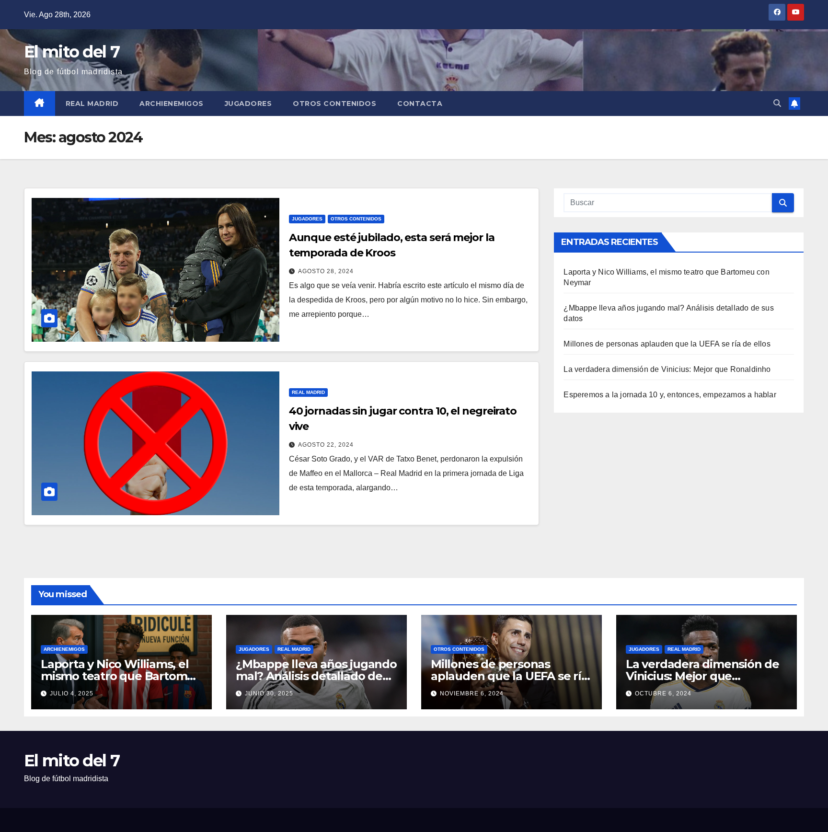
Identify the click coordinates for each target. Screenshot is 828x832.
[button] (777, 103)
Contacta (419, 103)
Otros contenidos (334, 103)
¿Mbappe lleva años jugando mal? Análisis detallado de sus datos (316, 676)
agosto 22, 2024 (326, 444)
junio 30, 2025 (269, 693)
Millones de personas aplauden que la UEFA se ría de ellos (667, 344)
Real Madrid (92, 103)
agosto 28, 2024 (326, 271)
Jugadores (248, 103)
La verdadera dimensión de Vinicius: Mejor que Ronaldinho (667, 369)
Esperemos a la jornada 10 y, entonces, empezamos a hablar (670, 395)
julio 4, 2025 (71, 693)
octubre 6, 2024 (663, 693)
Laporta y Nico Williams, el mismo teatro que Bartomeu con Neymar (121, 676)
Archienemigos (171, 103)
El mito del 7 (71, 52)
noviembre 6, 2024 (472, 693)
